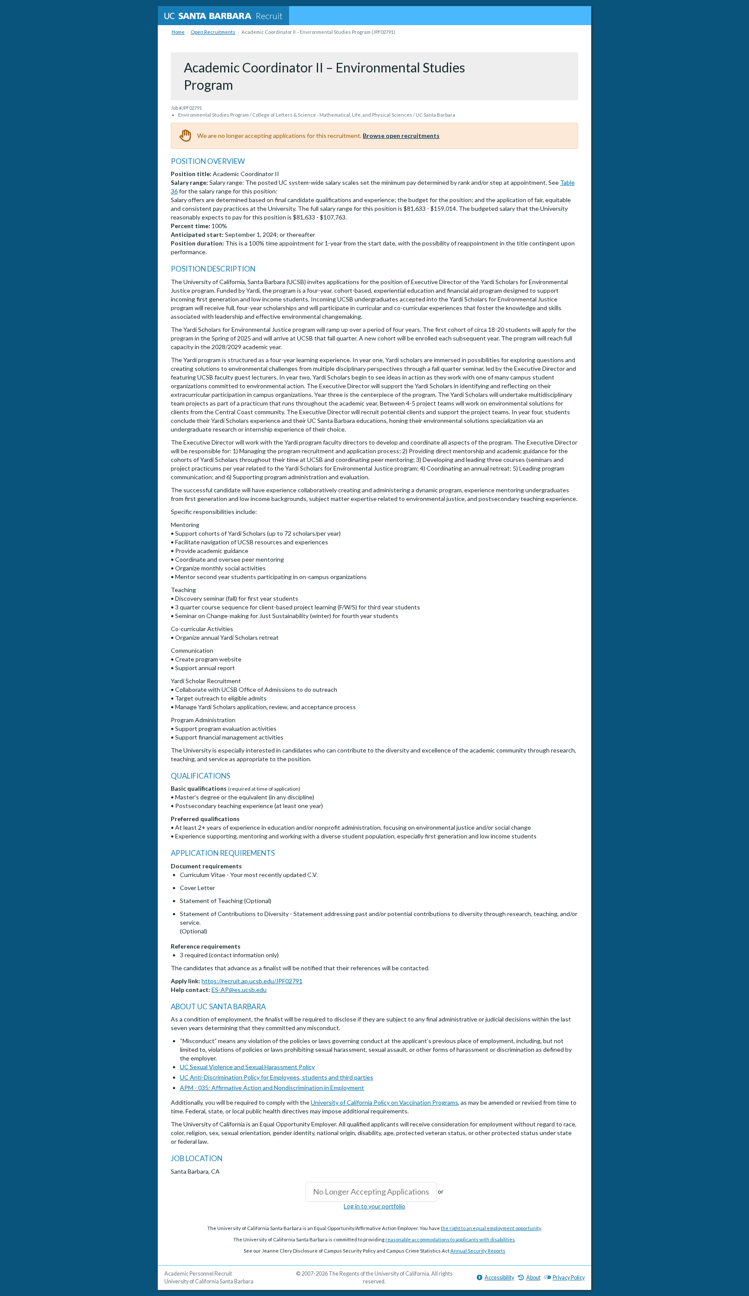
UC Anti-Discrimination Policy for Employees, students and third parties (276, 1077)
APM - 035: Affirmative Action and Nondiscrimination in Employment (272, 1087)
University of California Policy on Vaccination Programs (384, 1102)
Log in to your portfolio (374, 1206)
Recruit (269, 15)
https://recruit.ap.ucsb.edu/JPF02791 (252, 981)
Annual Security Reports (477, 1250)
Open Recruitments (213, 32)
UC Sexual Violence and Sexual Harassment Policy (247, 1066)
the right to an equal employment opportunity (491, 1228)
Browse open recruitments (401, 135)
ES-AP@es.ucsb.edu (239, 989)
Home (178, 32)
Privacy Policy (569, 1277)
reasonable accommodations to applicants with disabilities (450, 1239)
